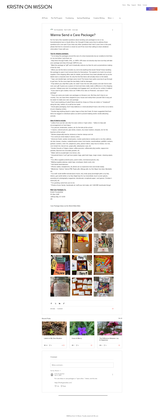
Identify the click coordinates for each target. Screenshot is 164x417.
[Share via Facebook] (51, 303)
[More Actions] (113, 375)
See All (120, 318)
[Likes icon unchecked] (55, 386)
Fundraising (70, 18)
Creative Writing (98, 18)
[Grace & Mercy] (82, 328)
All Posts (45, 18)
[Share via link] (64, 303)
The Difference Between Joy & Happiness (109, 339)
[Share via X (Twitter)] (55, 303)
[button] (120, 18)
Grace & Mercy (77, 338)
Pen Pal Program (56, 18)
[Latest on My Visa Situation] (54, 328)
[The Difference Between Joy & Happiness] (109, 328)
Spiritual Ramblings (83, 18)
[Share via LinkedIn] (59, 303)
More (110, 18)
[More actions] (113, 30)
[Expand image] (60, 222)
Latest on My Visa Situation (53, 338)
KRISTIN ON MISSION (29, 7)
